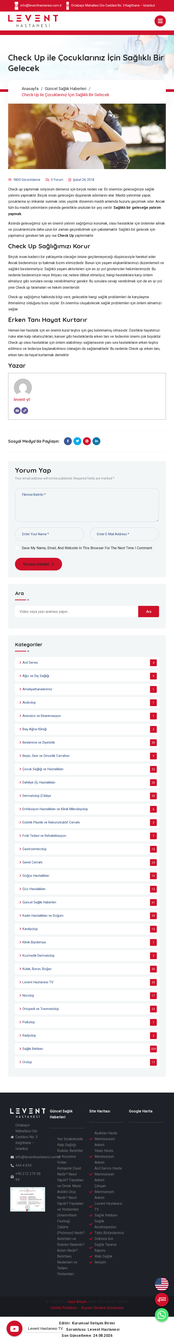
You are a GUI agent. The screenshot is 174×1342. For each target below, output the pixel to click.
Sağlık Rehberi (32, 1049)
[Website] (24, 410)
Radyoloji (29, 1035)
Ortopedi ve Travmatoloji (40, 1009)
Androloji (29, 702)
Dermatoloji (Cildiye (36, 796)
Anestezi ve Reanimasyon (41, 716)
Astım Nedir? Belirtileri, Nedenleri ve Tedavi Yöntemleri (67, 1262)
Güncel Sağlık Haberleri (65, 88)
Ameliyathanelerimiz (37, 689)
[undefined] (162, 1299)
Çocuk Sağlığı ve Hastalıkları (42, 769)
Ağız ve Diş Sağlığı (35, 676)
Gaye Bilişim (77, 1302)
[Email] (17, 410)
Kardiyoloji (30, 929)
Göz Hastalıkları (34, 889)
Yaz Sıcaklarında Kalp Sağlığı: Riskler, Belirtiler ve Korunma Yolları (70, 1151)
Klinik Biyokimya (34, 942)
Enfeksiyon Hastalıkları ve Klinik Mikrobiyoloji (55, 809)
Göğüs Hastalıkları (35, 876)
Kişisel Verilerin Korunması (102, 1308)
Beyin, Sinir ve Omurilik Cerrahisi (45, 756)
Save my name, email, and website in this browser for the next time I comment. (87, 548)
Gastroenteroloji (34, 849)
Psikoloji (28, 1022)
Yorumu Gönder (36, 564)
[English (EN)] (162, 1284)
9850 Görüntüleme (27, 179)
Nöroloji (28, 995)
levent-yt (22, 399)
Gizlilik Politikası (64, 1308)
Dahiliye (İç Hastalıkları (38, 782)
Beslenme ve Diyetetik (38, 742)
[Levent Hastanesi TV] (14, 1328)
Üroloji (27, 1062)
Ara (19, 593)
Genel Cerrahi (32, 862)
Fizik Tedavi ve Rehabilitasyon (44, 836)
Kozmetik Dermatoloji (38, 956)
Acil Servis (30, 663)
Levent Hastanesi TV (37, 982)
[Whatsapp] (162, 1315)
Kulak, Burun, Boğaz (37, 969)
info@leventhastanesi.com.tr (41, 5)
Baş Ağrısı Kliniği (34, 729)
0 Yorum (57, 179)
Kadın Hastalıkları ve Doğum (42, 916)
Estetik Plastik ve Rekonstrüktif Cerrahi (51, 822)
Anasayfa (30, 88)
